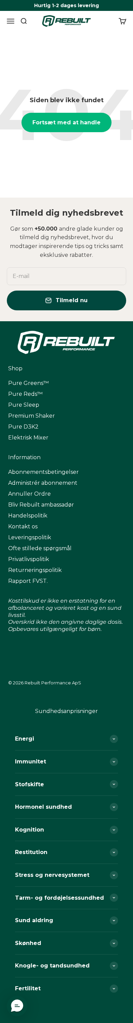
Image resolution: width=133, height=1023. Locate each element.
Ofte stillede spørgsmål (40, 548)
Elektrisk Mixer (28, 437)
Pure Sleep (23, 405)
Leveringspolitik (29, 537)
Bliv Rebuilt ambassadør (41, 504)
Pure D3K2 (23, 426)
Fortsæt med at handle (66, 122)
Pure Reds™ (25, 394)
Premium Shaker (31, 416)
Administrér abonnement (42, 483)
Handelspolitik (27, 515)
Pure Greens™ (28, 383)
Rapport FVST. (28, 581)
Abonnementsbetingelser (43, 472)
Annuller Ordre (29, 494)
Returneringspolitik (35, 570)
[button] (17, 1006)
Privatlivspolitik (28, 559)
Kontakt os (23, 526)
